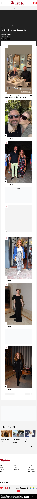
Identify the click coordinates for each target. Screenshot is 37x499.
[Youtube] (7, 482)
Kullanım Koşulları (31, 473)
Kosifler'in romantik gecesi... (11, 25)
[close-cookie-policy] (35, 497)
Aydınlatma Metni (31, 476)
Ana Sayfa (2, 25)
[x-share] (3, 39)
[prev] (31, 447)
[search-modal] (29, 3)
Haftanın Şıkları (13, 8)
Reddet (32, 496)
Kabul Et (26, 496)
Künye (29, 467)
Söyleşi (23, 8)
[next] (34, 447)
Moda (18, 8)
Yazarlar (15, 471)
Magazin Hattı (30, 8)
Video (15, 476)
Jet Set (26, 8)
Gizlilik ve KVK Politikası (32, 471)
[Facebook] (2, 482)
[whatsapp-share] (5, 39)
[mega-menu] (31, 3)
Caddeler (9, 8)
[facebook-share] (1, 39)
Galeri (34, 8)
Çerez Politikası (31, 469)
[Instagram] (0, 482)
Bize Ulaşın (30, 465)
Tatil (20, 8)
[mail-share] (7, 39)
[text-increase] (9, 39)
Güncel (2, 8)
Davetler (5, 8)
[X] (4, 482)
